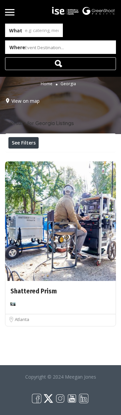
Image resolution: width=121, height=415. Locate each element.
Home (46, 84)
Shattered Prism (33, 291)
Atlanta (22, 319)
